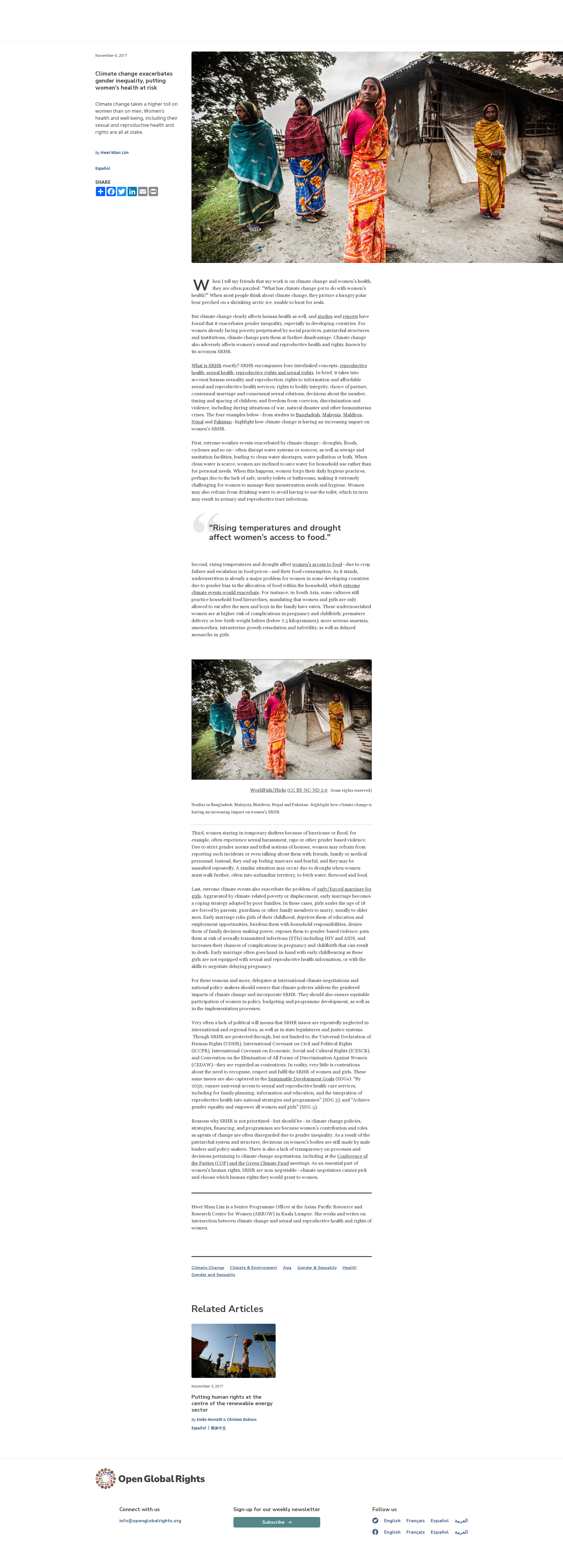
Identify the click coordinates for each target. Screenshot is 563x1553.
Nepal (197, 422)
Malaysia (331, 415)
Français (415, 1521)
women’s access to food (317, 564)
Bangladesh (308, 415)
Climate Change (207, 1268)
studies (325, 316)
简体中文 (218, 1428)
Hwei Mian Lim (115, 152)
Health (349, 1268)
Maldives (352, 415)
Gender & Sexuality (317, 1268)
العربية (461, 1521)
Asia (287, 1268)
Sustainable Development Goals (301, 1079)
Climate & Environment (253, 1268)
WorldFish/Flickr (268, 790)
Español (102, 168)
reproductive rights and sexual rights (274, 373)
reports (350, 316)
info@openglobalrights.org (150, 1521)
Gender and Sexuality (213, 1275)
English (392, 1521)
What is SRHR (206, 366)
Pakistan (223, 422)
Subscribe (273, 1522)
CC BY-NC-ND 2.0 (308, 790)
